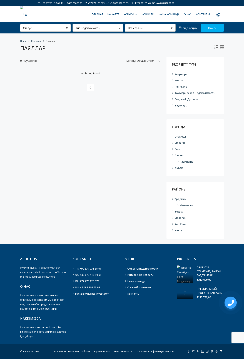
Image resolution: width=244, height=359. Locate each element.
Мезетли (180, 217)
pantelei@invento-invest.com (92, 293)
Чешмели (186, 205)
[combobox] (45, 28)
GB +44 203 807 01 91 (163, 3)
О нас (187, 14)
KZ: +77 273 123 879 (94, 3)
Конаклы (36, 41)
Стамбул (180, 136)
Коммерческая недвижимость (195, 93)
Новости (147, 14)
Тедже (179, 211)
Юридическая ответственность (112, 351)
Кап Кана (180, 224)
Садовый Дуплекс (186, 99)
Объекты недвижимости (142, 268)
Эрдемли (180, 199)
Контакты (203, 14)
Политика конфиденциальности (155, 351)
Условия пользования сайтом (71, 351)
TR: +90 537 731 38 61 (49, 3)
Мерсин (180, 143)
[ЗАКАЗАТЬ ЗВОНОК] (231, 303)
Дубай (179, 168)
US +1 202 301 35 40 (140, 3)
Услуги (129, 14)
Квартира (181, 74)
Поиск (212, 28)
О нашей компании (139, 287)
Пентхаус (181, 86)
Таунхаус (181, 105)
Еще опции (190, 28)
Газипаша (186, 161)
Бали (178, 149)
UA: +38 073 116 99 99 (117, 3)
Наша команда (169, 14)
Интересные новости (140, 275)
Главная (97, 14)
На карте (113, 14)
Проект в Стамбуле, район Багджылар (209, 271)
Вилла (179, 80)
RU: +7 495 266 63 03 (72, 3)
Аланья (179, 155)
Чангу (178, 230)
